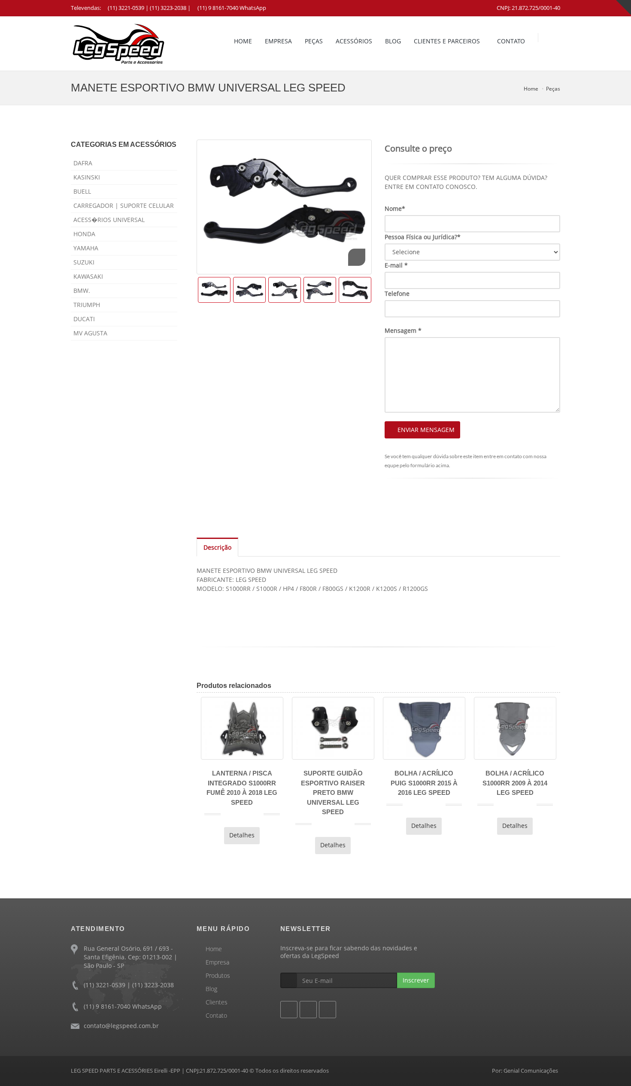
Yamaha (85, 248)
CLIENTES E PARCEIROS (447, 41)
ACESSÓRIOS (354, 41)
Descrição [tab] (217, 547)
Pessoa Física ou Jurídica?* (423, 237)
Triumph (86, 305)
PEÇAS (314, 41)
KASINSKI (86, 177)
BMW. (81, 290)
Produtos (218, 975)
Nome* (395, 208)
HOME (243, 41)
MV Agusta (90, 333)
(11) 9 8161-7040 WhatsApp (231, 8)
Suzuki (83, 262)
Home (531, 88)
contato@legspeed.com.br (121, 1026)
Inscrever (416, 980)
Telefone (397, 293)
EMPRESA (278, 41)
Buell (82, 191)
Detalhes (196, 835)
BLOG (393, 41)
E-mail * (396, 265)
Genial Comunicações (531, 1070)
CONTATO (511, 41)
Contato (216, 1015)
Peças (553, 88)
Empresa (217, 962)
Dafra (82, 163)
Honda (84, 234)
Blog (211, 989)
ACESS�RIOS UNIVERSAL (109, 220)
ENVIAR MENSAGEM (426, 430)
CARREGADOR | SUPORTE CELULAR (123, 205)
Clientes (217, 1002)
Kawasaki (88, 276)
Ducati (84, 319)
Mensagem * (403, 330)
